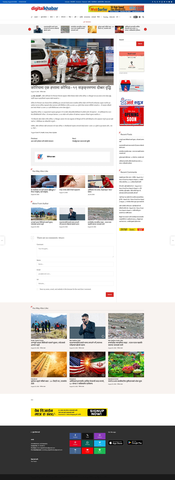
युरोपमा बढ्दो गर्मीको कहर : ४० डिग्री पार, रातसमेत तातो (79, 27)
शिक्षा (70, 17)
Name (39, 260)
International (34, 379)
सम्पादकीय (72, 2)
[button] (29, 29)
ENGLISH (107, 2)
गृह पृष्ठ (36, 17)
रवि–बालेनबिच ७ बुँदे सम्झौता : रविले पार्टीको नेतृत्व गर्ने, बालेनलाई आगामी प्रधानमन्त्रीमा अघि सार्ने (130, 191)
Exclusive (78, 2)
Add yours (61, 238)
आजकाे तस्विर (101, 2)
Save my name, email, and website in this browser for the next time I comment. (65, 289)
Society (33, 340)
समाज (51, 17)
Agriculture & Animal (113, 379)
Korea (47, 132)
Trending (105, 17)
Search (121, 40)
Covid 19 (37, 132)
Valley (121, 340)
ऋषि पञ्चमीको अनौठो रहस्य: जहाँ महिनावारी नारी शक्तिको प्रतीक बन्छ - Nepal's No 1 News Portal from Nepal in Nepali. (131, 208)
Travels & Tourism (39, 340)
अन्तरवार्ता (93, 17)
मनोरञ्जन (63, 17)
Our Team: (34, 461)
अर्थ (57, 17)
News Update (53, 132)
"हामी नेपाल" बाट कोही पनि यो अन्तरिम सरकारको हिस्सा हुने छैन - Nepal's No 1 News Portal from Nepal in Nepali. (131, 199)
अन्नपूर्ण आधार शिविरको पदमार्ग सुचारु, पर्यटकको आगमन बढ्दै (42, 223)
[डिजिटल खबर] (40, 157)
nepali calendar (123, 73)
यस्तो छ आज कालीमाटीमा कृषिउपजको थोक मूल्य (131, 27)
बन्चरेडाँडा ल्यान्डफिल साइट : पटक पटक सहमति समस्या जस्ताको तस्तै (51, 28)
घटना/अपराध (87, 17)
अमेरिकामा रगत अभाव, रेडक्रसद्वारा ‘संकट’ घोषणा (100, 191)
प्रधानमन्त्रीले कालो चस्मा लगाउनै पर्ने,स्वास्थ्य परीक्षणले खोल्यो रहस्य (69, 223)
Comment (40, 244)
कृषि (75, 17)
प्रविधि (81, 17)
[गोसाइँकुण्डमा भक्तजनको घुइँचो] (173, 240)
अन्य (117, 17)
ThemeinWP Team (104, 477)
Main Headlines (73, 340)
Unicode (67, 2)
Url (38, 279)
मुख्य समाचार (44, 17)
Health (43, 132)
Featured (84, 2)
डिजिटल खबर (42, 91)
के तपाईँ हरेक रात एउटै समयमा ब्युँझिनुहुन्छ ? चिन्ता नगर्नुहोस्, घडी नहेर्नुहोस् (43, 191)
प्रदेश (89, 2)
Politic (78, 340)
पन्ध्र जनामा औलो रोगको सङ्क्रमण (69, 190)
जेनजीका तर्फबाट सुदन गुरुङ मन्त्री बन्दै (135, 201)
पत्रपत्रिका (94, 2)
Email (38, 270)
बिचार (98, 17)
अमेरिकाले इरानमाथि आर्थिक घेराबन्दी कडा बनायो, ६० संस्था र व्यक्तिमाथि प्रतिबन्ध (105, 28)
